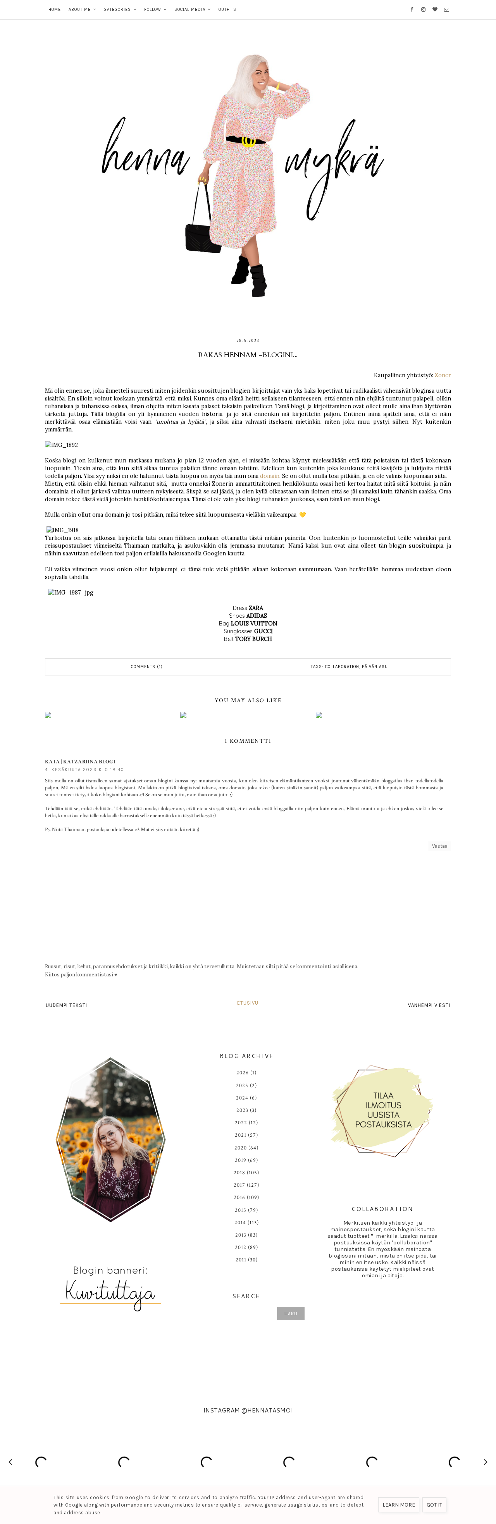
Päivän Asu (375, 666)
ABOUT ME (80, 9)
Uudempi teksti (66, 1005)
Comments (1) (147, 666)
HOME (54, 9)
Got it (434, 1505)
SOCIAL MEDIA (189, 9)
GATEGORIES (117, 9)
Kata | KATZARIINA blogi (80, 761)
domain (269, 475)
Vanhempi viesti (429, 1005)
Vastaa (440, 846)
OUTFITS (227, 9)
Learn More (398, 1505)
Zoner (443, 375)
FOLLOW (152, 9)
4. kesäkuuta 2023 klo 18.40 (84, 769)
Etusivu (247, 1003)
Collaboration (342, 666)
